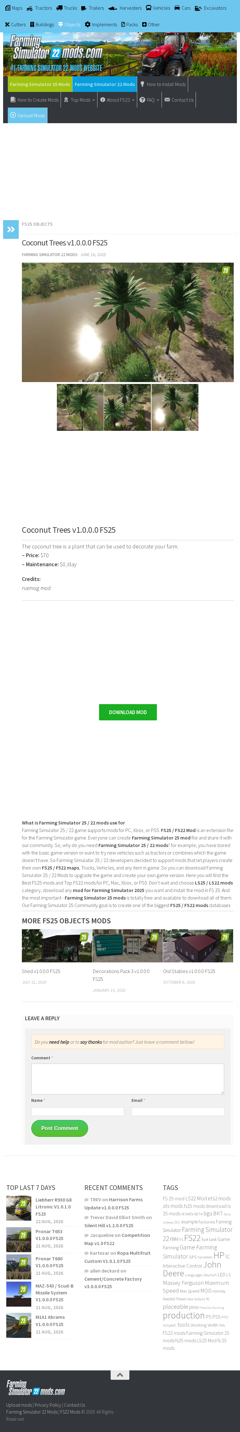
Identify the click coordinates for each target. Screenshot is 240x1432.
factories (207, 1222)
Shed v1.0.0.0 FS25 (41, 971)
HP (218, 1255)
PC (208, 1299)
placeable (175, 1307)
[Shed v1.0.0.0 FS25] (57, 945)
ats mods (173, 1206)
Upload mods (19, 1405)
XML (222, 1325)
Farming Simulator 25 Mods (40, 84)
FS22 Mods (70, 1412)
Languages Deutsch (201, 1275)
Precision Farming (211, 1308)
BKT (218, 1213)
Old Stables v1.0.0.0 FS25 (189, 971)
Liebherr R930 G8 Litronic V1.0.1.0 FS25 (54, 1207)
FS (181, 1239)
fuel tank (209, 1239)
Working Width (204, 1325)
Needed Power (174, 1299)
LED (221, 1274)
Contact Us (74, 1405)
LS (228, 1275)
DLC (177, 1222)
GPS (193, 1257)
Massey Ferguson (183, 1282)
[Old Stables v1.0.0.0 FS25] (198, 945)
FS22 (192, 1237)
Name (38, 1100)
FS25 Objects (37, 224)
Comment (42, 1058)
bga (207, 1213)
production (184, 1315)
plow (193, 1307)
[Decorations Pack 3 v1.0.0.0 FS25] (127, 945)
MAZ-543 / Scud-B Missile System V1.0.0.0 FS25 (54, 1293)
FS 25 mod (173, 1198)
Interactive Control (182, 1266)
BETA (198, 1214)
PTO (225, 1317)
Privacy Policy (48, 1405)
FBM (174, 1239)
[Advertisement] (120, 168)
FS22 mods (174, 1333)
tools (184, 1324)
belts (189, 1214)
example (189, 1221)
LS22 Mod (196, 1198)
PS (209, 1317)
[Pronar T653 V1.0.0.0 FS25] (18, 1239)
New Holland (196, 1299)
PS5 (216, 1317)
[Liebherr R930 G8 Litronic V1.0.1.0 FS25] (18, 1208)
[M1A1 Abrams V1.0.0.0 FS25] (18, 1325)
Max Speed (189, 1291)
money (218, 1291)
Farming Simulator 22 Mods (105, 84)
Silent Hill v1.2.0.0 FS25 (108, 1225)
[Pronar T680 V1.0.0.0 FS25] (18, 1266)
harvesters (205, 1257)
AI (182, 1214)
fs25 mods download (205, 1206)
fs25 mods (185, 1340)
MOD (206, 1290)
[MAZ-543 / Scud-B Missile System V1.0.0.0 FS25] (18, 1294)
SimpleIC (170, 1325)
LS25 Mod (207, 1340)
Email (138, 1100)
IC (227, 1256)
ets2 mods (219, 1198)
